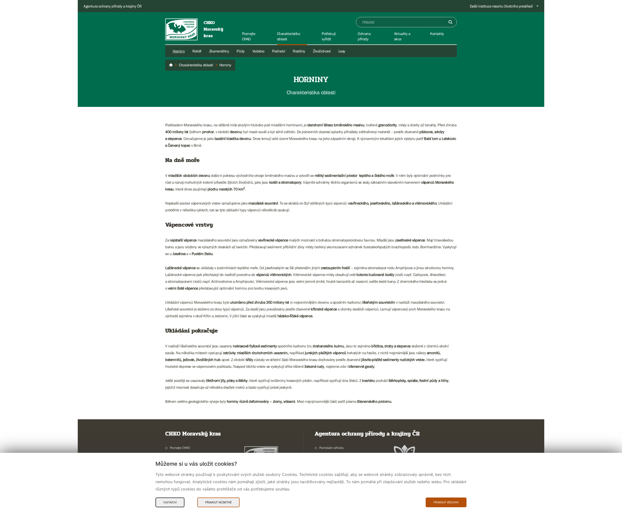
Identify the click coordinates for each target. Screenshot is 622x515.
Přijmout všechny (446, 502)
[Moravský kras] (171, 65)
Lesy (341, 51)
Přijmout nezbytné (218, 502)
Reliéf (196, 51)
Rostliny (299, 51)
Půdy (240, 51)
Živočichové (322, 51)
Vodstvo (258, 51)
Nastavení (170, 502)
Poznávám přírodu (331, 448)
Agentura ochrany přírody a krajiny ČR (112, 6)
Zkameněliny (219, 51)
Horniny (179, 51)
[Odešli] (450, 22)
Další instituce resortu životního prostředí (501, 6)
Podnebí (278, 51)
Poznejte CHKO (180, 448)
